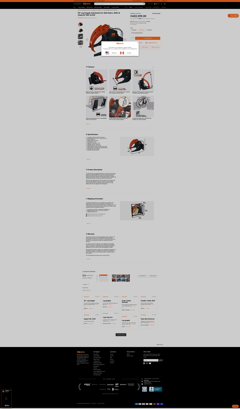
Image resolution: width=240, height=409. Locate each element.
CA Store (129, 52)
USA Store (114, 52)
